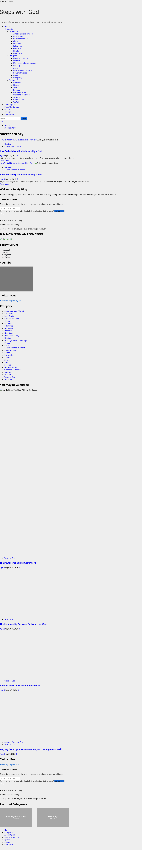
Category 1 (13, 31)
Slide (15, 87)
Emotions (17, 43)
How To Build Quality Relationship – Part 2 (17, 140)
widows (7, 372)
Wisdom (16, 97)
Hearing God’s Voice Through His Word (20, 685)
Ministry (16, 65)
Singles (16, 85)
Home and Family (20, 58)
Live (1, 121)
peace (15, 68)
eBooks (7, 112)
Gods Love (17, 48)
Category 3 (13, 80)
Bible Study (18, 36)
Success (16, 90)
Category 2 (13, 56)
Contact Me (9, 114)
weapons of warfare (21, 95)
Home (7, 26)
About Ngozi (9, 104)
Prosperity (17, 77)
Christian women (20, 38)
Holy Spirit (17, 53)
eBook (16, 41)
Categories (9, 29)
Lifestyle (16, 60)
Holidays (17, 51)
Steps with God (19, 12)
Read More (4, 160)
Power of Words (20, 73)
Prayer (16, 75)
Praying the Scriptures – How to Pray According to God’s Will (31, 749)
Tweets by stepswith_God (10, 300)
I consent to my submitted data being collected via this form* (28, 211)
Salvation (17, 82)
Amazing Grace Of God (23, 34)
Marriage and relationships (24, 63)
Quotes (7, 109)
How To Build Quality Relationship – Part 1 (17, 163)
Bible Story (8, 313)
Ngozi (2, 156)
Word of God (18, 99)
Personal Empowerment (23, 70)
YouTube (17, 102)
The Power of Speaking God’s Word (18, 562)
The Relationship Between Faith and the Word (23, 624)
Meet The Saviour (11, 107)
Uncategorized (19, 92)
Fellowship (17, 46)
